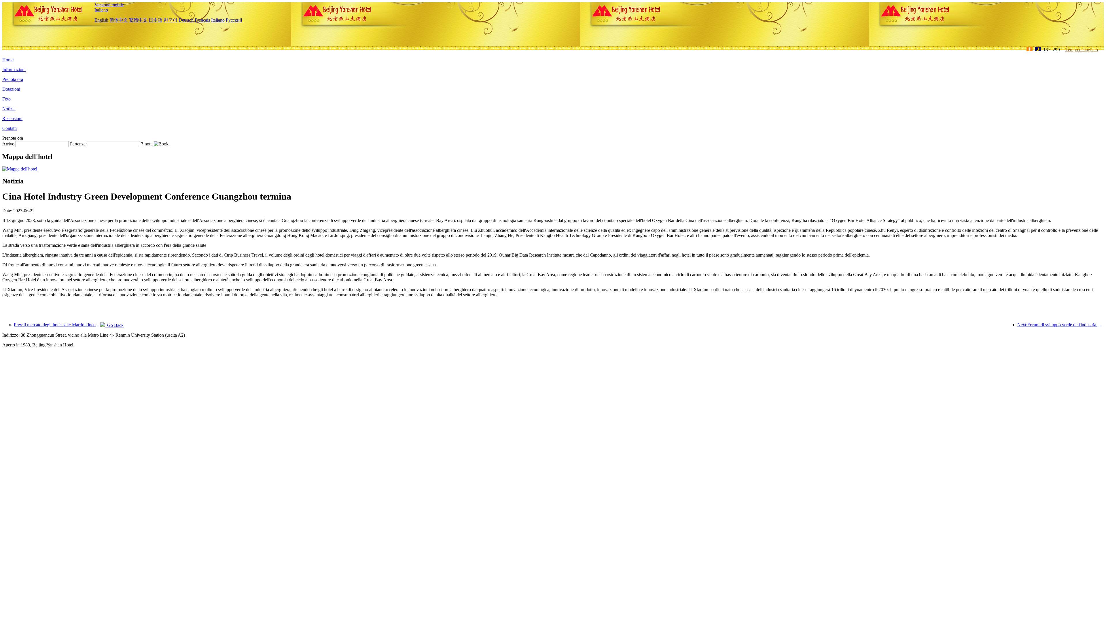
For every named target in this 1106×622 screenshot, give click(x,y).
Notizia (9, 108)
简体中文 (118, 20)
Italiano (101, 9)
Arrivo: (9, 143)
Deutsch (186, 20)
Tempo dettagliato (1081, 49)
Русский (234, 20)
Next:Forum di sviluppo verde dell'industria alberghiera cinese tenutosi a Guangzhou (1060, 324)
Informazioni (14, 69)
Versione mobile (109, 4)
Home (8, 59)
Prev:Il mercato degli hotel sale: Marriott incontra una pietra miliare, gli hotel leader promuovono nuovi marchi (57, 324)
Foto (6, 98)
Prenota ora (12, 79)
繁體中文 (138, 20)
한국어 (170, 20)
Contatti (9, 128)
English (101, 20)
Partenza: (78, 143)
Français (202, 20)
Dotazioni (11, 89)
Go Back (114, 325)
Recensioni (12, 118)
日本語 (155, 20)
